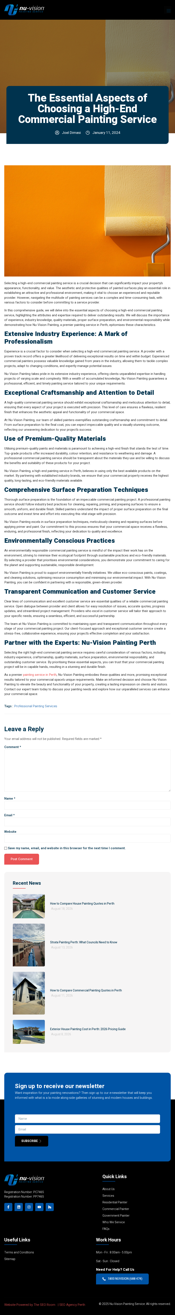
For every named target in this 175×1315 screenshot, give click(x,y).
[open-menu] (167, 10)
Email (9, 815)
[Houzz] (50, 1207)
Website (10, 831)
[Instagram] (29, 1207)
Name (9, 798)
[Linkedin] (19, 1207)
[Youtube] (39, 1207)
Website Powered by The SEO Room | (31, 1304)
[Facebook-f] (8, 1207)
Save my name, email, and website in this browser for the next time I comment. (67, 848)
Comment (12, 747)
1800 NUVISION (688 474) (125, 1279)
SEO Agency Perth (72, 1304)
